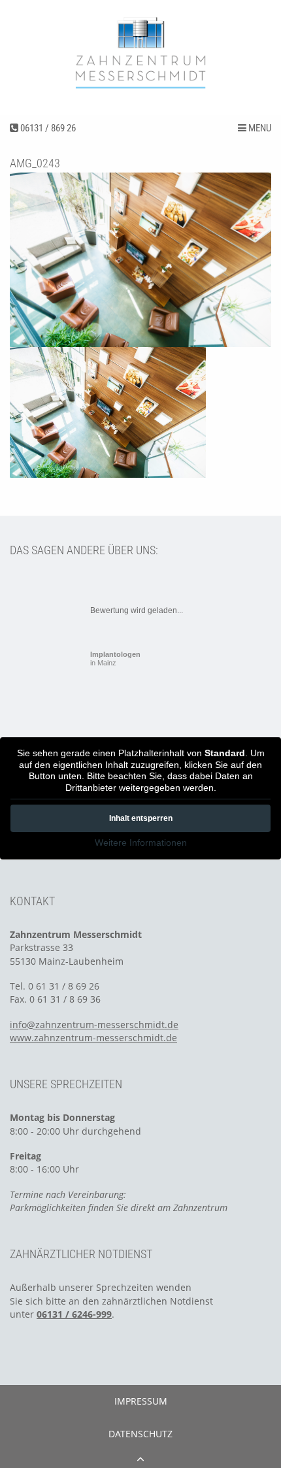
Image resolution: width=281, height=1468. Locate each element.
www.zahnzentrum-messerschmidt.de (93, 1037)
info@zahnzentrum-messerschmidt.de (94, 1024)
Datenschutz (140, 1433)
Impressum (140, 1401)
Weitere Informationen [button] (141, 842)
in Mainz (115, 658)
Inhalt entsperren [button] (141, 818)
